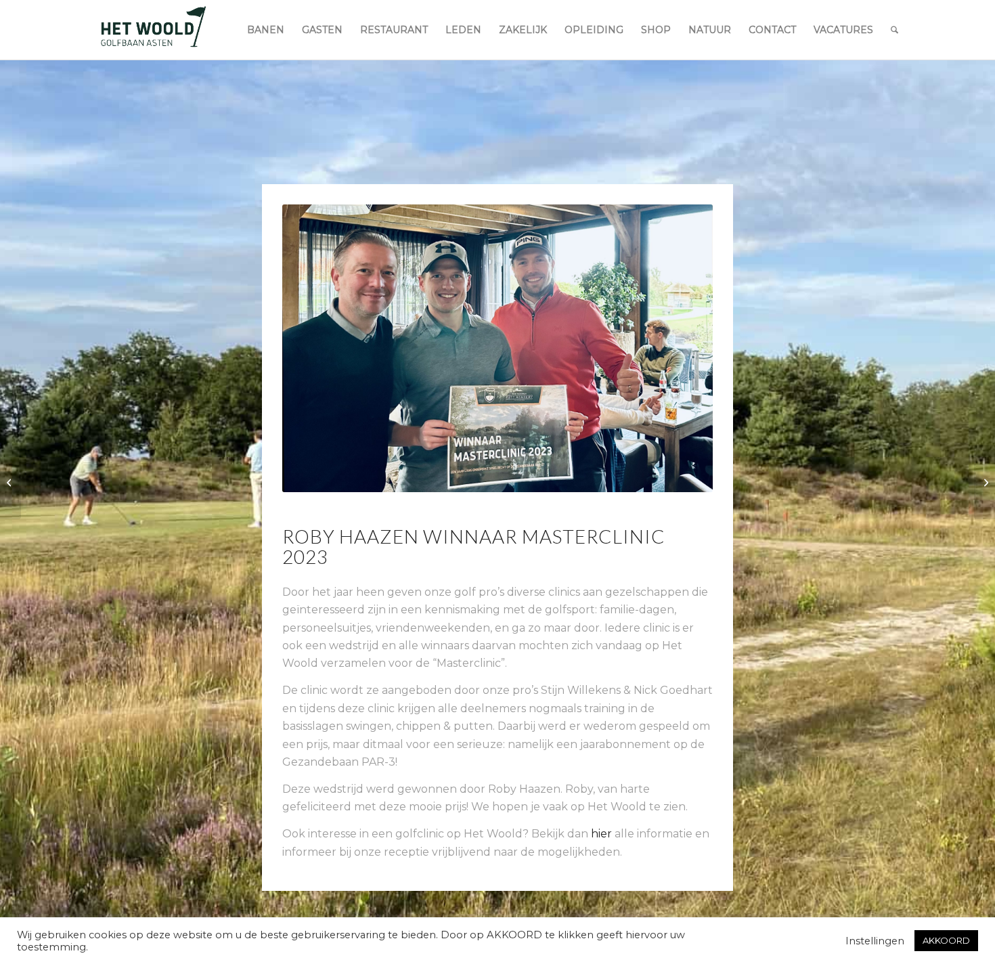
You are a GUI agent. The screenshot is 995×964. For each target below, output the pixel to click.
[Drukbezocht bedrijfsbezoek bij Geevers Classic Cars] (984, 482)
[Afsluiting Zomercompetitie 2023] (10, 482)
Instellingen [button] (874, 941)
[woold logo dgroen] (153, 30)
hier (601, 833)
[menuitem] (265, 30)
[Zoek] (894, 30)
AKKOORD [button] (946, 940)
